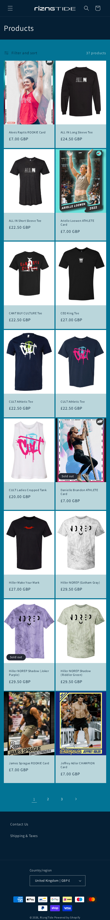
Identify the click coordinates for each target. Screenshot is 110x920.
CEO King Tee (70, 313)
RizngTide (46, 917)
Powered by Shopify (67, 917)
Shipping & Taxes (24, 835)
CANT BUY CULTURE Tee (25, 313)
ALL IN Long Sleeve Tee (77, 132)
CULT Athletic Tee (21, 401)
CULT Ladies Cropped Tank (28, 490)
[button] (10, 8)
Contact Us (19, 824)
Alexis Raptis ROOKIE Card (27, 132)
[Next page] (75, 799)
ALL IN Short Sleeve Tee (25, 221)
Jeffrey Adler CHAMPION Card (78, 765)
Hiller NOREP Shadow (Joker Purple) (29, 673)
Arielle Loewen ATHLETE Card (77, 223)
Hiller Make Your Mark (24, 582)
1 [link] (34, 799)
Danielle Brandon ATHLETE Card (79, 492)
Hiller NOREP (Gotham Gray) (80, 582)
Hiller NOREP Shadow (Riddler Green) (76, 673)
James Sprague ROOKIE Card (29, 763)
